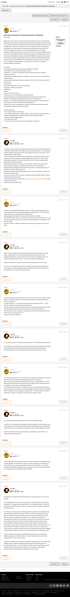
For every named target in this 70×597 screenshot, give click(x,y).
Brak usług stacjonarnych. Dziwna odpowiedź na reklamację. (23, 35)
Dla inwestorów (29, 578)
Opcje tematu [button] (5, 10)
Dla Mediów (28, 579)
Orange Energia (18, 592)
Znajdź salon (18, 576)
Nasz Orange (5, 6)
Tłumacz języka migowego (59, 590)
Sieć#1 (9, 590)
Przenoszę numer (4, 576)
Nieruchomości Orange (18, 594)
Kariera (37, 579)
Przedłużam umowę (5, 578)
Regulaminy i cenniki (5, 579)
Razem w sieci (26, 590)
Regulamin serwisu (35, 592)
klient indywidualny (60, 43)
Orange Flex (3, 590)
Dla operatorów (29, 576)
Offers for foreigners (28, 594)
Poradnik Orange (10, 592)
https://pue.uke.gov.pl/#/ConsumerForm (34, 178)
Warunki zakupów (44, 592)
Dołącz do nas (51, 2)
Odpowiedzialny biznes (17, 590)
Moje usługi (12, 6)
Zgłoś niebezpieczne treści (47, 590)
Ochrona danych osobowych (6, 594)
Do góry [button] (4, 569)
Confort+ (3, 592)
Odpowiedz (63, 130)
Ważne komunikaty (26, 592)
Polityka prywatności (53, 592)
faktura (57, 37)
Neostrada (58, 45)
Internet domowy (20, 6)
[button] (67, 26)
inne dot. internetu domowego (60, 40)
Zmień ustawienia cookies (35, 590)
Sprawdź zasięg (19, 578)
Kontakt (37, 578)
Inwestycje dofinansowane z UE (40, 594)
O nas (37, 576)
